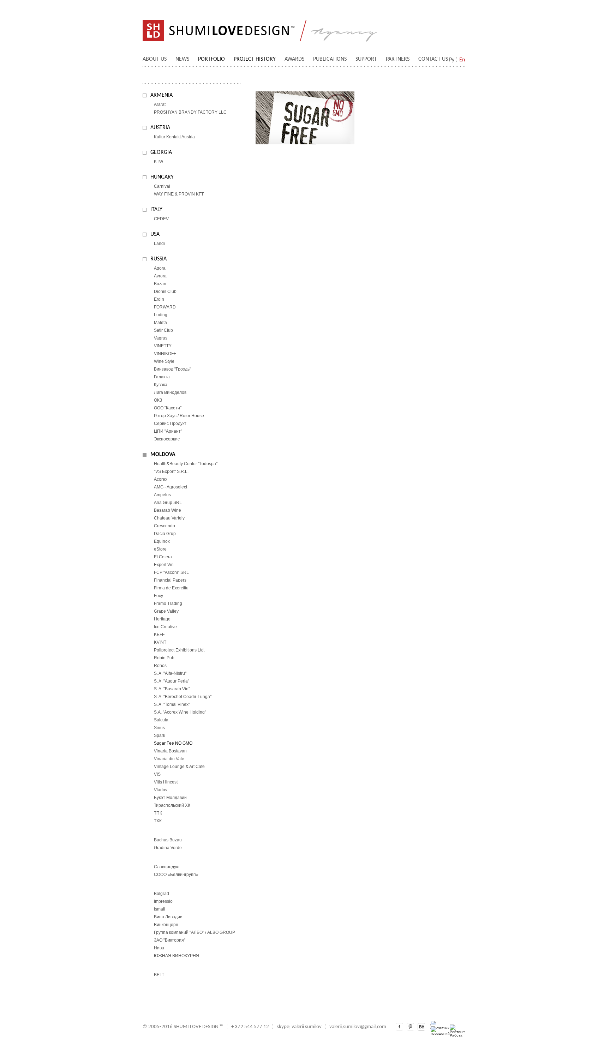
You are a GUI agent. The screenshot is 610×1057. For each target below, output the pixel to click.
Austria (160, 128)
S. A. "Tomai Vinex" (172, 704)
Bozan (160, 283)
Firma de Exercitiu (171, 587)
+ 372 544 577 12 (250, 1026)
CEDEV (161, 218)
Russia (158, 259)
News (182, 59)
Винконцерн (166, 924)
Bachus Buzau (168, 839)
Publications (330, 59)
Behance (421, 1027)
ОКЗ (158, 400)
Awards (294, 59)
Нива (159, 947)
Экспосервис (167, 439)
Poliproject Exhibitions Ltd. (179, 650)
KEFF (159, 634)
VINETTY (163, 345)
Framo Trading (168, 603)
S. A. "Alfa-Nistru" (170, 673)
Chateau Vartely (169, 518)
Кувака (160, 384)
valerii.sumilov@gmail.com (357, 1026)
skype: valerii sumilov (299, 1026)
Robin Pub (164, 657)
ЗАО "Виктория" (169, 940)
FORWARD (165, 307)
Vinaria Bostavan (170, 751)
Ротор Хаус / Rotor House (179, 415)
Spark (159, 735)
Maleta (160, 322)
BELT (159, 974)
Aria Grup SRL (168, 502)
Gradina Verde (168, 847)
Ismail (159, 909)
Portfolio (211, 59)
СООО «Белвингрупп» (176, 874)
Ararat (160, 104)
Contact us (433, 59)
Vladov (160, 789)
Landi (159, 243)
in (410, 1027)
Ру (451, 60)
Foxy (158, 595)
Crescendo (164, 525)
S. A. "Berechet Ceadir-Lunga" (182, 696)
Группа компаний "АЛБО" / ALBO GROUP (194, 932)
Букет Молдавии (170, 797)
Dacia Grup (165, 533)
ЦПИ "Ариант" (168, 431)
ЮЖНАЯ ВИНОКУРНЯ (176, 955)
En (462, 60)
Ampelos (162, 494)
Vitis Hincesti (166, 782)
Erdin (159, 299)
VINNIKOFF (165, 353)
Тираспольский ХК (172, 805)
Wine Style (164, 361)
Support (366, 59)
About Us (155, 59)
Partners (397, 59)
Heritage (162, 619)
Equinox (162, 541)
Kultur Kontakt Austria (174, 136)
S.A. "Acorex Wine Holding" (180, 712)
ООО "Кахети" (167, 408)
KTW (158, 161)
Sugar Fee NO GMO (173, 743)
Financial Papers (170, 580)
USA (155, 234)
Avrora (160, 276)
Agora (160, 268)
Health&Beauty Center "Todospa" (185, 463)
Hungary (162, 177)
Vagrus (160, 338)
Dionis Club (165, 291)
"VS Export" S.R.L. (171, 471)
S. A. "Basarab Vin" (172, 688)
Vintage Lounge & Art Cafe (179, 766)
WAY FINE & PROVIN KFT (179, 194)
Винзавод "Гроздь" (172, 369)
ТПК (158, 813)
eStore (160, 549)
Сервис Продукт (170, 423)
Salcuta (161, 719)
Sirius (159, 727)
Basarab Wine (167, 510)
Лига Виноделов (170, 392)
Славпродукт (167, 866)
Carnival (162, 186)
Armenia (161, 95)
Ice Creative (165, 626)
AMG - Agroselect (170, 487)
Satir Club (163, 330)
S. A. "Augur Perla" (171, 681)
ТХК (158, 820)
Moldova (162, 454)
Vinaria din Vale (169, 758)
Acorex (160, 479)
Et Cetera (163, 556)
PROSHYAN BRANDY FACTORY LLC (190, 112)
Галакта (162, 376)
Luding (160, 314)
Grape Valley (166, 611)
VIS (157, 774)
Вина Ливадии (168, 916)
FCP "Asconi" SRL (171, 572)
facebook (399, 1027)
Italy (156, 209)
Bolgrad (161, 893)
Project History (255, 59)
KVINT (160, 642)
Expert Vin (164, 564)
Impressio (163, 901)
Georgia (161, 152)
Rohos (160, 665)
